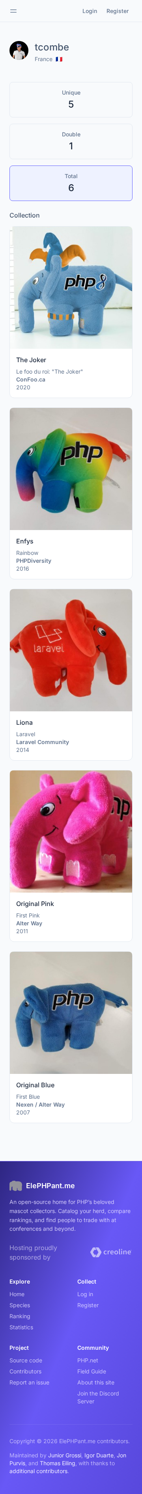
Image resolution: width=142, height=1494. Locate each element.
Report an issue (29, 1382)
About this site (95, 1382)
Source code (25, 1360)
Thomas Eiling (57, 1463)
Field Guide (91, 1371)
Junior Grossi (64, 1455)
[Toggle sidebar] (13, 11)
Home (16, 1294)
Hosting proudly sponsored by (33, 1252)
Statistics (21, 1327)
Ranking (19, 1316)
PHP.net (87, 1360)
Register (88, 1305)
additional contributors (38, 1471)
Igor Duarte (99, 1455)
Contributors (25, 1371)
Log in (85, 1294)
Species (19, 1305)
